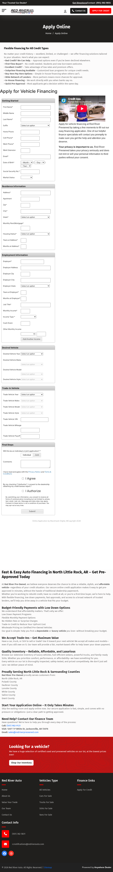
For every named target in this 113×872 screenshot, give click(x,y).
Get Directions (80, 3)
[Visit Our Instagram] (11, 855)
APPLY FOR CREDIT (100, 11)
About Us (6, 796)
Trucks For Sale (46, 802)
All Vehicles (44, 790)
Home (48, 33)
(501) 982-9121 (14, 725)
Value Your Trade (10, 802)
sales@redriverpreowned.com (23, 732)
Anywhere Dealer (102, 867)
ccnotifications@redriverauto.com (28, 844)
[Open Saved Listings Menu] (65, 11)
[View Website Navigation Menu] (4, 11)
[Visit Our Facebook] (4, 855)
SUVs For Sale (45, 808)
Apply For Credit (84, 790)
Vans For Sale (45, 815)
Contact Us (80, 11)
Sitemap (48, 867)
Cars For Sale (45, 796)
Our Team (6, 808)
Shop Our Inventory (21, 762)
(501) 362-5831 (103, 3)
